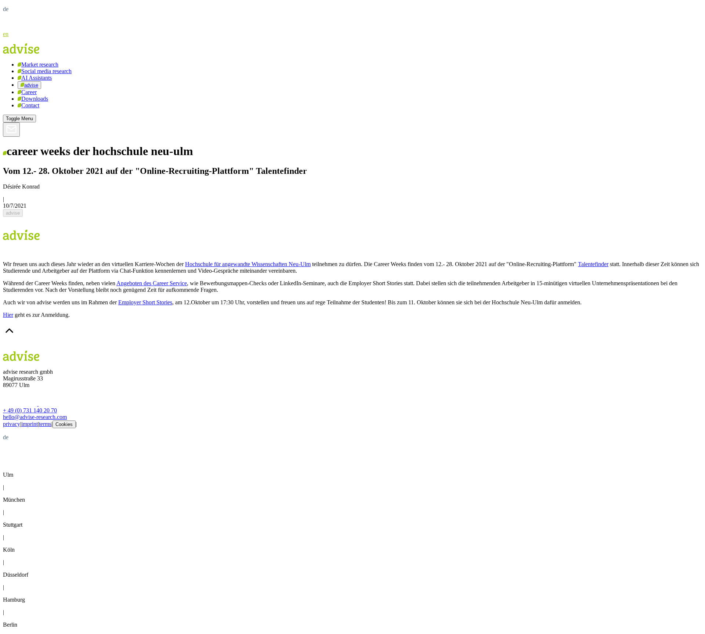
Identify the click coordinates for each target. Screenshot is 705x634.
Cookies (64, 424)
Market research (39, 64)
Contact (30, 105)
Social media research (46, 71)
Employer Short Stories (145, 302)
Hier (8, 315)
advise (31, 85)
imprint (29, 424)
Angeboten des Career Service (151, 283)
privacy (11, 424)
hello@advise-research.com (35, 417)
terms (45, 424)
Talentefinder (593, 264)
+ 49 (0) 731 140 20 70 (30, 410)
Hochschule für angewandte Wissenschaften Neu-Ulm (248, 264)
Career (29, 92)
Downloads (34, 99)
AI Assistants (36, 78)
